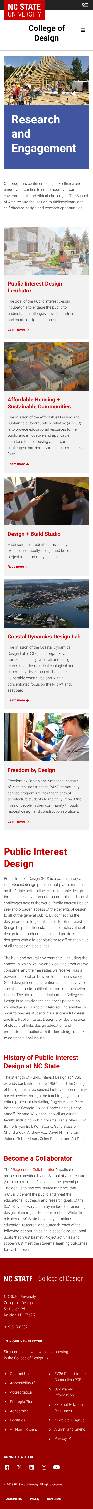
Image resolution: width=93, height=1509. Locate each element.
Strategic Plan (21, 1401)
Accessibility (14, 1499)
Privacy (34, 1499)
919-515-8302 (16, 1327)
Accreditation (21, 1392)
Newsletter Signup (69, 1420)
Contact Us (19, 1374)
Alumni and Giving (69, 1429)
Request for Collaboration (34, 1169)
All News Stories (23, 1429)
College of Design (46, 33)
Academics (19, 1411)
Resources (54, 1499)
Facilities (17, 1420)
